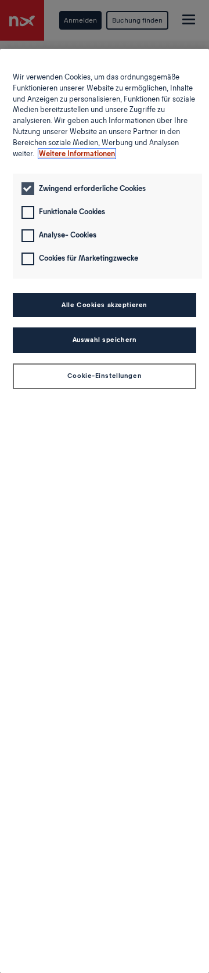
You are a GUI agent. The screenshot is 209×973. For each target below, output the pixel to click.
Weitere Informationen (77, 153)
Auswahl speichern (105, 340)
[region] (104, 511)
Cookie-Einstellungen (104, 376)
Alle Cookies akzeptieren (104, 305)
